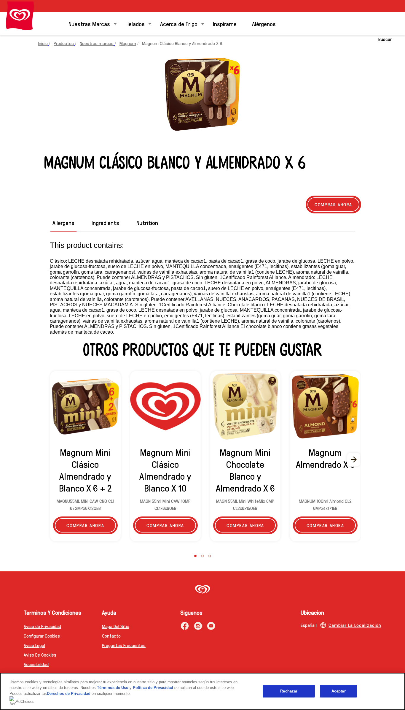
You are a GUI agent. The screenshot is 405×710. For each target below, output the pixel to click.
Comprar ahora (333, 204)
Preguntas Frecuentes (124, 645)
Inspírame (225, 24)
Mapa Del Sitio (115, 626)
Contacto (111, 636)
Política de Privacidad (153, 687)
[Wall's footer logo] (202, 590)
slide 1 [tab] (195, 556)
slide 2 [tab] (202, 556)
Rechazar (288, 691)
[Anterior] (51, 459)
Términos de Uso (112, 687)
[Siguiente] (354, 459)
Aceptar (338, 691)
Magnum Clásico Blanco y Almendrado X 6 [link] (182, 43)
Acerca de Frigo (178, 24)
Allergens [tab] (63, 222)
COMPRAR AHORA (325, 525)
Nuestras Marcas (89, 24)
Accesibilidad (36, 664)
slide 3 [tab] (209, 556)
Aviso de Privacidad (42, 626)
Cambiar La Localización (355, 625)
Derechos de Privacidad (68, 693)
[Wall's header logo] (20, 15)
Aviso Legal (34, 645)
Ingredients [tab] (105, 222)
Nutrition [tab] (147, 222)
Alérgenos (264, 24)
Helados (135, 24)
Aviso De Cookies (40, 655)
